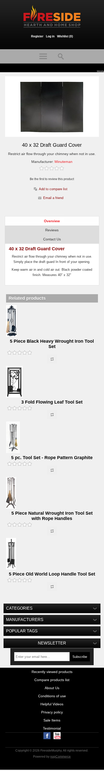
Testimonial (52, 728)
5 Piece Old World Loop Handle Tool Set (52, 574)
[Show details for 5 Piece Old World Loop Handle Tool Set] (52, 554)
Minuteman (63, 162)
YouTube (57, 735)
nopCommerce (60, 756)
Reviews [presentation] (52, 230)
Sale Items (51, 720)
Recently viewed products (52, 672)
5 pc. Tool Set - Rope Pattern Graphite (52, 457)
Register (37, 36)
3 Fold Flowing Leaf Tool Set (52, 402)
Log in (50, 36)
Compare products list (51, 680)
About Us (52, 688)
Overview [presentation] (52, 221)
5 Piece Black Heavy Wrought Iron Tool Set (52, 344)
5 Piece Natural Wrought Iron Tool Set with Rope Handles (52, 516)
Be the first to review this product (52, 179)
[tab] (52, 221)
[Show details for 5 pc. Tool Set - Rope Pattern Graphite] (52, 437)
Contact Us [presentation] (52, 239)
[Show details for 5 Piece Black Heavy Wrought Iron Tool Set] (52, 321)
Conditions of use (52, 696)
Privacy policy (52, 712)
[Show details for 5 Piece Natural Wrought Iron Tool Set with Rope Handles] (52, 493)
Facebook (47, 735)
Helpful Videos (51, 704)
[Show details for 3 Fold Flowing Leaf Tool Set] (52, 382)
